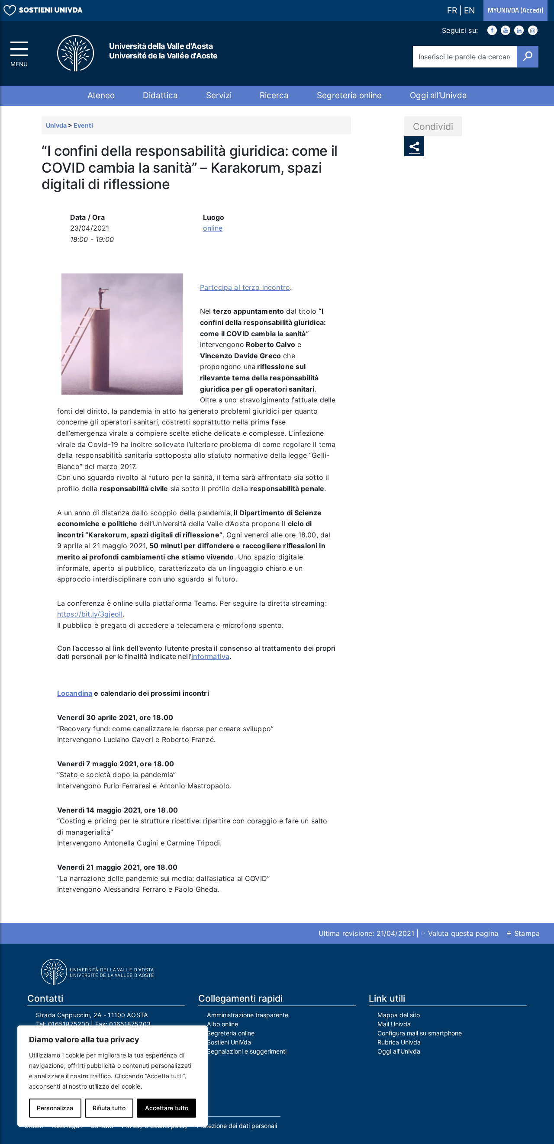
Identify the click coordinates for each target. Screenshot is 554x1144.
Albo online (222, 1024)
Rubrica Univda (399, 1042)
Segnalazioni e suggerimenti (247, 1051)
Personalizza (55, 1108)
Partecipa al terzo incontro (245, 287)
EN (469, 10)
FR (453, 10)
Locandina (74, 693)
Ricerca (274, 95)
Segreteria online (349, 95)
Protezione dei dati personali (236, 1125)
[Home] (76, 53)
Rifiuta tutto (109, 1108)
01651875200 (69, 1024)
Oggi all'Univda (398, 1051)
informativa (210, 656)
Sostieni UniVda (229, 1042)
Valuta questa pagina (463, 933)
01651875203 (130, 1024)
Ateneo (101, 95)
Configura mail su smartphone (419, 1033)
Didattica (160, 95)
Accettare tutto (166, 1108)
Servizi (219, 95)
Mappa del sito (398, 1015)
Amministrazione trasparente (247, 1015)
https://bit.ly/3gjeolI (90, 614)
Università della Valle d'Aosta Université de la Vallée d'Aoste (163, 51)
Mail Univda (394, 1024)
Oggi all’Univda (438, 95)
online (213, 228)
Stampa (527, 933)
